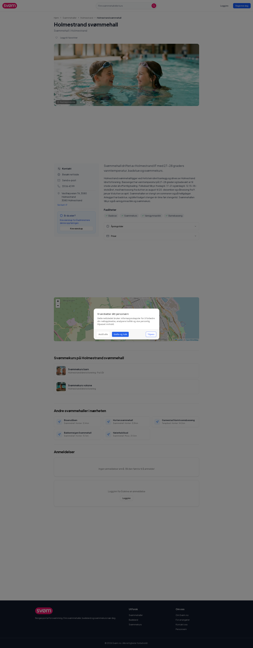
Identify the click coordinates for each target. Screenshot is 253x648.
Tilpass (151, 334)
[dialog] (126, 324)
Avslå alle (103, 334)
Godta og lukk (120, 334)
